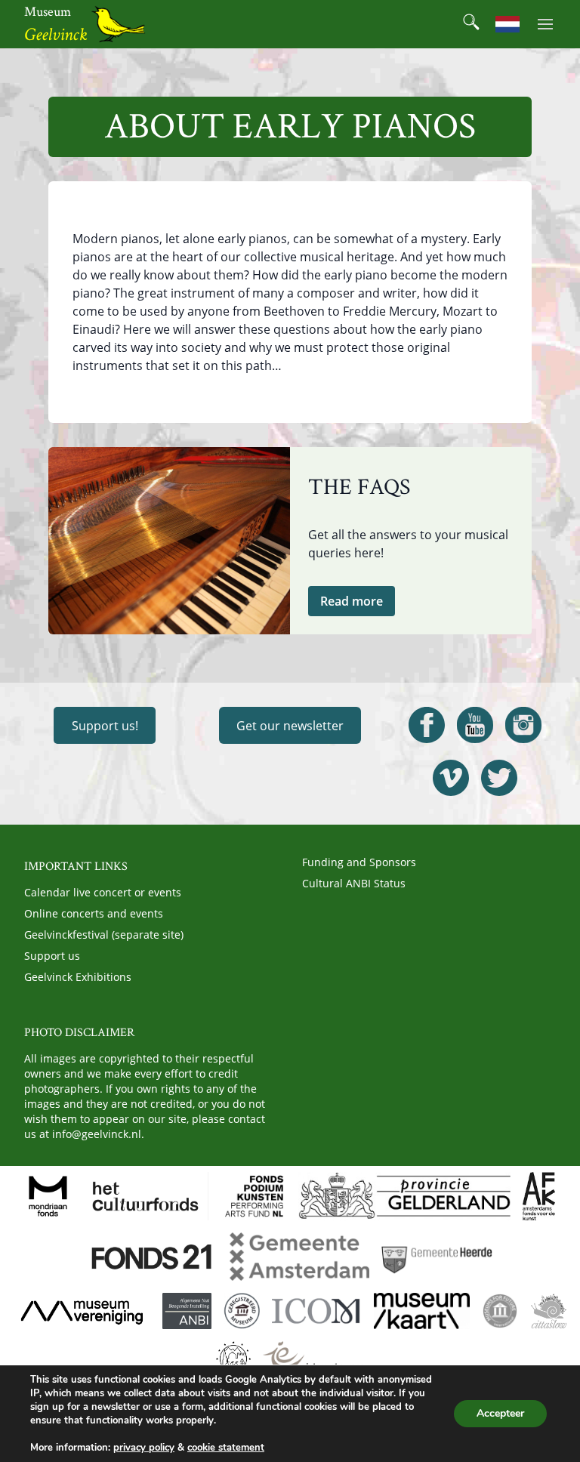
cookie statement (225, 1447)
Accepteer (500, 1413)
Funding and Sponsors (359, 862)
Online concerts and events (93, 913)
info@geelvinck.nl (96, 1134)
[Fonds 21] (153, 1256)
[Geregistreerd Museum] (242, 1311)
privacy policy (143, 1447)
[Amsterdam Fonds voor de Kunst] (538, 1196)
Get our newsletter (290, 725)
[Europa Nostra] (233, 1359)
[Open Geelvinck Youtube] (475, 725)
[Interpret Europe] (313, 1359)
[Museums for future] (500, 1311)
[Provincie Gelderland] (404, 1196)
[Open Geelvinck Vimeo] (451, 778)
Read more (351, 601)
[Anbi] (187, 1311)
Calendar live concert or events (102, 892)
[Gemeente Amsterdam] (299, 1256)
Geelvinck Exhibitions (77, 977)
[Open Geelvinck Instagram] (523, 725)
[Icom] (317, 1311)
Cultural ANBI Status (354, 883)
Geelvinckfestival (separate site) (104, 934)
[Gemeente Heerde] (437, 1256)
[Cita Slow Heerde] (548, 1311)
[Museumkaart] (421, 1311)
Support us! (105, 725)
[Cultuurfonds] (145, 1196)
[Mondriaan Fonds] (48, 1196)
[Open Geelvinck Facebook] (427, 725)
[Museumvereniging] (81, 1311)
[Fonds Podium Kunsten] (253, 1196)
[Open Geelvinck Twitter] (499, 778)
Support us (52, 955)
